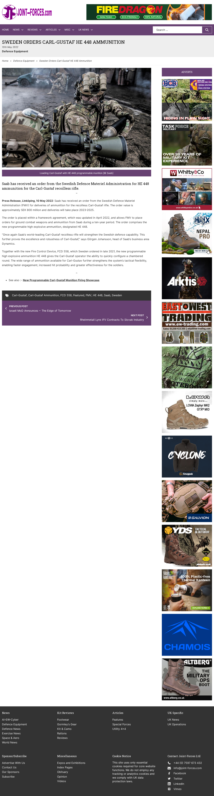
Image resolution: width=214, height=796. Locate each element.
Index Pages (65, 767)
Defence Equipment (15, 51)
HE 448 (97, 295)
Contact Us (9, 767)
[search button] (207, 29)
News (16, 29)
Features (117, 719)
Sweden (117, 295)
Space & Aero (10, 738)
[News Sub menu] (22, 30)
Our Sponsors (10, 772)
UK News (83, 29)
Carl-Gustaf (19, 295)
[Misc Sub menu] (73, 30)
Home (5, 29)
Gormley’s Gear (67, 724)
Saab (107, 295)
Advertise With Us (13, 763)
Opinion (62, 776)
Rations (62, 733)
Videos (61, 781)
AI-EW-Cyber (10, 719)
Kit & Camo (64, 728)
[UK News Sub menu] (92, 30)
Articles (51, 29)
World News (9, 742)
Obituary (62, 772)
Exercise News (11, 733)
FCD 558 (66, 295)
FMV (88, 295)
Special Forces (121, 724)
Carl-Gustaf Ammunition (43, 295)
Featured (78, 295)
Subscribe (8, 776)
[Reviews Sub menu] (40, 30)
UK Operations (177, 724)
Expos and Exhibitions (71, 763)
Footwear (63, 719)
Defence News (11, 728)
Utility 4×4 (119, 728)
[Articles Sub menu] (59, 30)
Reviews (33, 29)
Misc (67, 29)
